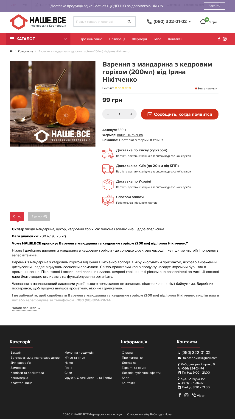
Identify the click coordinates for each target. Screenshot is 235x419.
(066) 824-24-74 (193, 368)
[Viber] (192, 395)
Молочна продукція (79, 353)
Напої (68, 363)
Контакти (175, 39)
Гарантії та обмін (134, 368)
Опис (17, 216)
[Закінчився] (179, 114)
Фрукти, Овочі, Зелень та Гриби (88, 378)
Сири (68, 373)
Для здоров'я (21, 363)
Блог (157, 39)
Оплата (127, 353)
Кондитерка (19, 378)
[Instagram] (226, 39)
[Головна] (11, 51)
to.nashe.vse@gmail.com (199, 358)
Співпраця (117, 39)
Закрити (215, 6)
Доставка (129, 363)
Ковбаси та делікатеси (27, 373)
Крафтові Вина (21, 383)
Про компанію (91, 39)
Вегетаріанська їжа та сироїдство (35, 358)
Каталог (26, 39)
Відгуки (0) (39, 216)
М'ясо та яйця (74, 358)
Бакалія (16, 353)
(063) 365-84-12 (193, 383)
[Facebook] (220, 39)
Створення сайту (138, 414)
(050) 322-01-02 (196, 352)
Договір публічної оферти (141, 373)
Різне (68, 368)
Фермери (139, 39)
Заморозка (18, 368)
